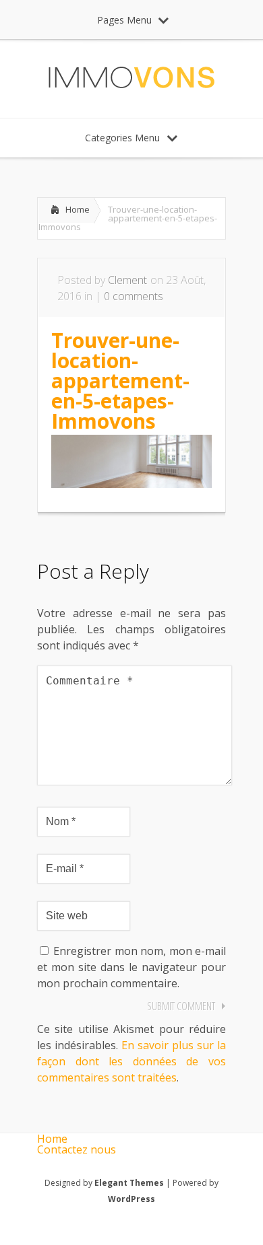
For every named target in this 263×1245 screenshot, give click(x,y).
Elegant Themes (129, 1182)
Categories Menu (122, 137)
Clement (127, 280)
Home (77, 209)
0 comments (133, 296)
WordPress (131, 1199)
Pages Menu (124, 19)
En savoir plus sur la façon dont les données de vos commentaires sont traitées (131, 1061)
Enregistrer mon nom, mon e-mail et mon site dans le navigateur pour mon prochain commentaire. (131, 967)
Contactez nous (76, 1149)
